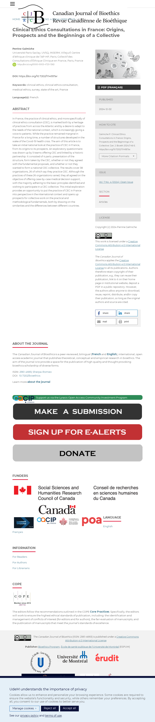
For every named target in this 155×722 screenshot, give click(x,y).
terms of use (53, 715)
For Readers (19, 556)
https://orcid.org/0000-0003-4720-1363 (35, 64)
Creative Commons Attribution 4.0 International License (117, 245)
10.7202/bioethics (29, 375)
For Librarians (20, 568)
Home (16, 19)
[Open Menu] (12, 4)
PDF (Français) (111, 87)
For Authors (19, 562)
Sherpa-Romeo (42, 371)
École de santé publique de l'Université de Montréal (90, 646)
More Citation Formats (115, 156)
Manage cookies (24, 708)
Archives (28, 19)
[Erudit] (109, 652)
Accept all (69, 708)
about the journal (38, 381)
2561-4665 (25, 371)
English (108, 526)
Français (17, 531)
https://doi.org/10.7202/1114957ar (38, 76)
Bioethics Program (49, 646)
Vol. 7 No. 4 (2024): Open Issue (56, 19)
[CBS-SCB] (51, 675)
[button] (105, 313)
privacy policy (29, 715)
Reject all (50, 708)
